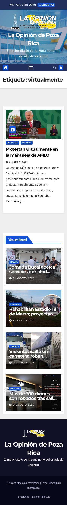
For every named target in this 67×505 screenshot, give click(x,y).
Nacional (26, 143)
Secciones (23, 496)
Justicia (14, 346)
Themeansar (33, 487)
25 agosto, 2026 (23, 278)
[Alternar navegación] (31, 67)
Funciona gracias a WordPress (23, 483)
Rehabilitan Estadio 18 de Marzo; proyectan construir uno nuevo (32, 314)
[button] (54, 67)
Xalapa (14, 262)
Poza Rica (15, 304)
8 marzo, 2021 (18, 162)
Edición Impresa (41, 496)
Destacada (12, 143)
